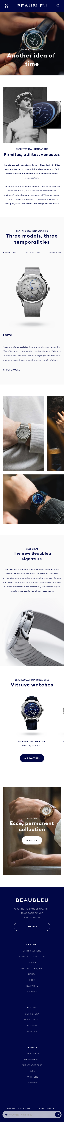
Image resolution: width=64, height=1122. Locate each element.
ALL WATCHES (32, 758)
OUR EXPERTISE (32, 1020)
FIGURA (32, 974)
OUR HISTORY (32, 1014)
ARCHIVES (32, 992)
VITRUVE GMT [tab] (33, 253)
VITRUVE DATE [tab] (10, 253)
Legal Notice (46, 1108)
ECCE (32, 980)
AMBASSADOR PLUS (32, 1065)
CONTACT (32, 927)
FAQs (32, 1071)
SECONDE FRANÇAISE (32, 968)
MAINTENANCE (32, 1059)
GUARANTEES (32, 1053)
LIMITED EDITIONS (32, 951)
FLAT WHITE (32, 986)
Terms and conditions (17, 1108)
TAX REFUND (32, 1077)
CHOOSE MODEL (11, 370)
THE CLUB (32, 1031)
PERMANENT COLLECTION (32, 956)
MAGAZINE (32, 1025)
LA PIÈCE (32, 962)
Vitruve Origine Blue (31, 741)
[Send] (58, 1114)
